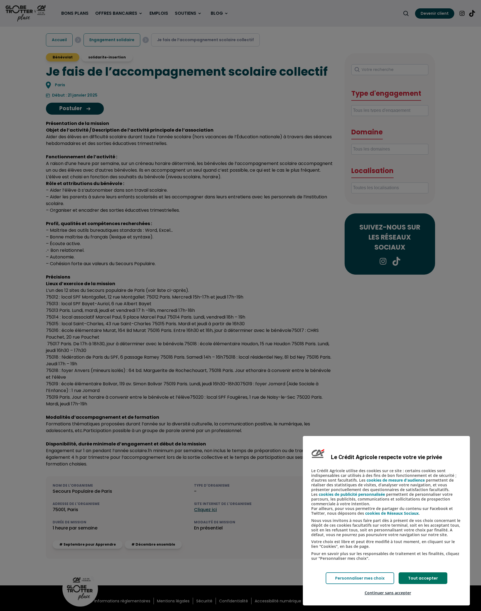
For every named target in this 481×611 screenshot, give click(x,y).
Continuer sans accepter (388, 592)
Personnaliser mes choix (360, 578)
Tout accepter (423, 578)
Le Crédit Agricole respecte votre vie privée (386, 457)
